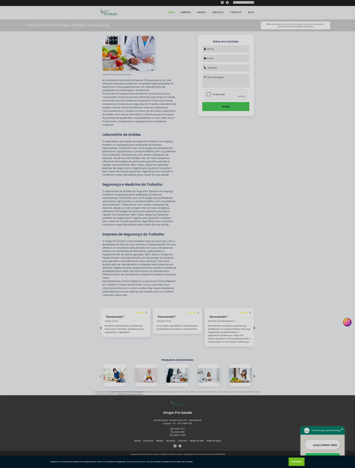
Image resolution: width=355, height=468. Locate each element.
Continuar (296, 461)
